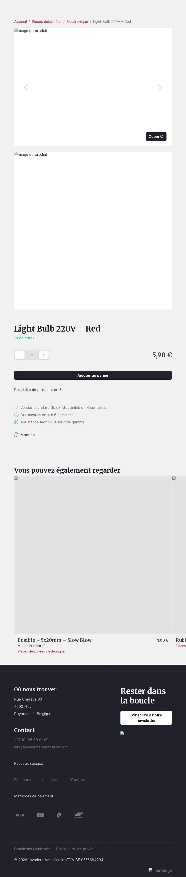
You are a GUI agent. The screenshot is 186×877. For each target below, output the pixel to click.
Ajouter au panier (93, 375)
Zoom (154, 136)
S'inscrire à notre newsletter (146, 718)
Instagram (50, 779)
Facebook (22, 779)
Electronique (77, 21)
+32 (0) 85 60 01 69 (31, 740)
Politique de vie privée (74, 849)
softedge (164, 870)
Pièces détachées (46, 21)
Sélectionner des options (43, 626)
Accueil (20, 21)
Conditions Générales (32, 849)
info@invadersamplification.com (41, 747)
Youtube (77, 779)
